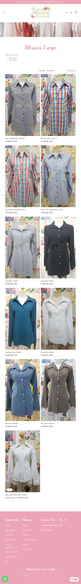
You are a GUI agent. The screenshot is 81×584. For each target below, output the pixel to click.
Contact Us (27, 549)
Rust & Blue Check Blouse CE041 (15, 210)
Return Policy (10, 530)
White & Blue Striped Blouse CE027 (52, 210)
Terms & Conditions (9, 545)
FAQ (24, 544)
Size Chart (9, 535)
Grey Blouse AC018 (11, 281)
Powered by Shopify (49, 583)
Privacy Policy (10, 540)
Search (8, 525)
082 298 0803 (47, 530)
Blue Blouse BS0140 (11, 423)
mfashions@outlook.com (52, 525)
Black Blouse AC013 (47, 281)
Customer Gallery (30, 540)
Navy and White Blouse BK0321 (15, 138)
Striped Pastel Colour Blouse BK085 (16, 495)
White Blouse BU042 (47, 352)
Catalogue (27, 530)
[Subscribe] (57, 575)
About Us (26, 535)
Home (25, 525)
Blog (7, 561)
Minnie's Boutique (37, 583)
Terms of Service (12, 552)
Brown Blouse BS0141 (47, 423)
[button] (4, 12)
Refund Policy (10, 557)
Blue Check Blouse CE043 (49, 138)
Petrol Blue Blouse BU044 (13, 352)
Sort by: (42, 71)
